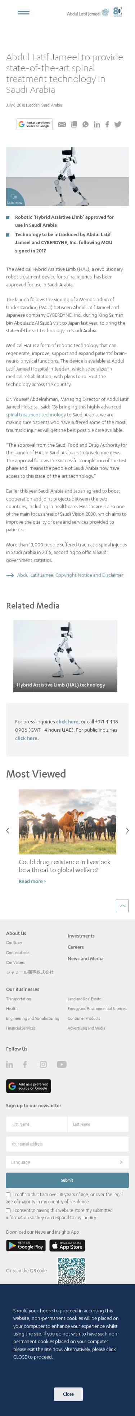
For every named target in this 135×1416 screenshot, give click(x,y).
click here (67, 721)
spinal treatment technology (36, 414)
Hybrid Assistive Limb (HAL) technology (61, 685)
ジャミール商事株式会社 (30, 972)
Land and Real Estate (85, 999)
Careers (76, 947)
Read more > (32, 881)
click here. (27, 738)
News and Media (86, 958)
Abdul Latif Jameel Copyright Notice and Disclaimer (70, 575)
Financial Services (20, 1028)
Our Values (15, 962)
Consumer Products (84, 1018)
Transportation (18, 999)
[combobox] (67, 1162)
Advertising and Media (86, 1028)
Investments (81, 936)
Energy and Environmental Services (97, 1008)
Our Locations (17, 953)
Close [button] (68, 1394)
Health (12, 1008)
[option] (65, 656)
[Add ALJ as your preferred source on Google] (35, 125)
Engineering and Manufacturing (32, 1018)
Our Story (14, 942)
